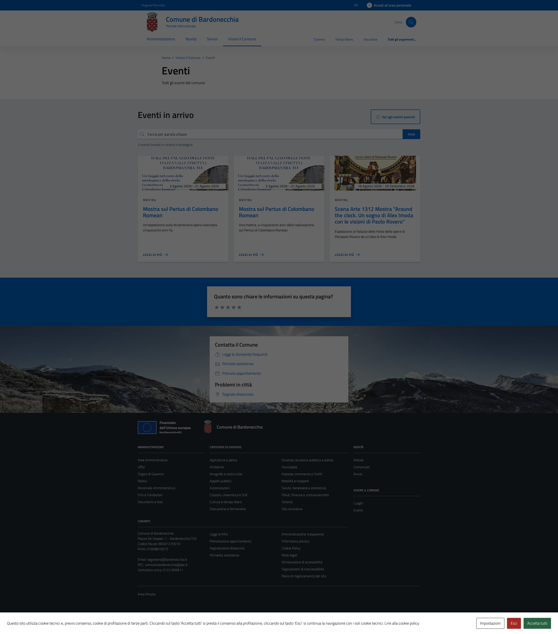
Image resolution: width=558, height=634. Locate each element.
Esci (514, 623)
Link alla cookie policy (401, 623)
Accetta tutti (537, 623)
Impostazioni (490, 623)
